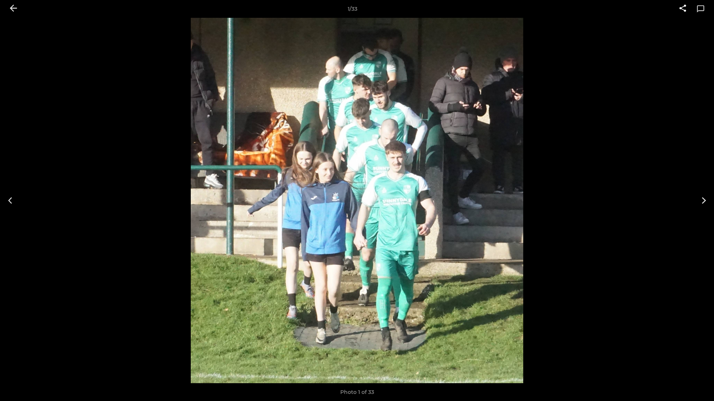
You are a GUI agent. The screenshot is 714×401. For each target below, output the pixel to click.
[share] (682, 9)
